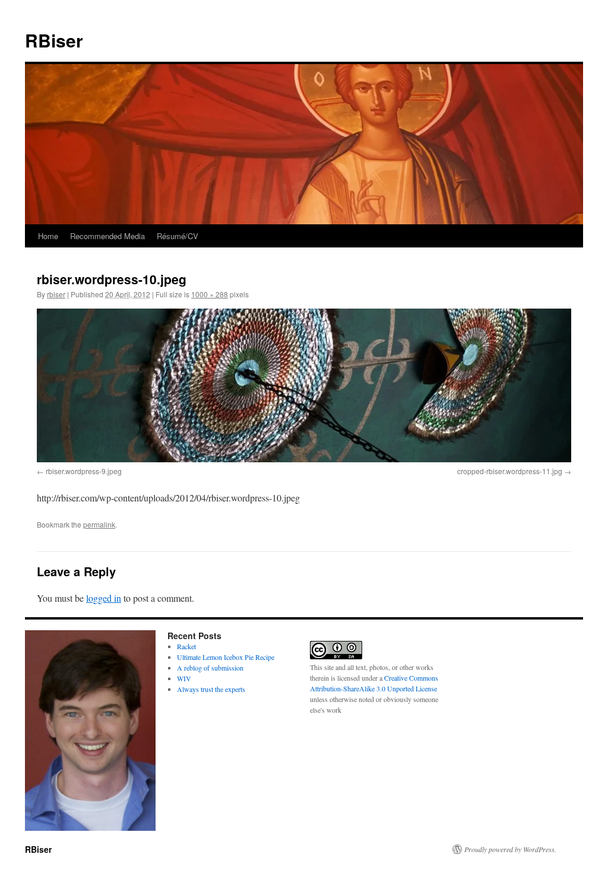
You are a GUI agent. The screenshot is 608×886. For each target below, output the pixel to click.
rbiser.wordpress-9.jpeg (84, 471)
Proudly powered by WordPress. (510, 849)
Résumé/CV (177, 236)
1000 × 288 (209, 294)
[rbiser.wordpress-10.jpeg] (304, 385)
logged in (103, 598)
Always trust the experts (211, 689)
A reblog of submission (210, 667)
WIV (184, 678)
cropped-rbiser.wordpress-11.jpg (509, 471)
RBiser (54, 40)
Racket (186, 646)
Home (48, 236)
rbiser (56, 294)
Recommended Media (107, 236)
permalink (99, 524)
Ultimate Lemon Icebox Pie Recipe (225, 657)
